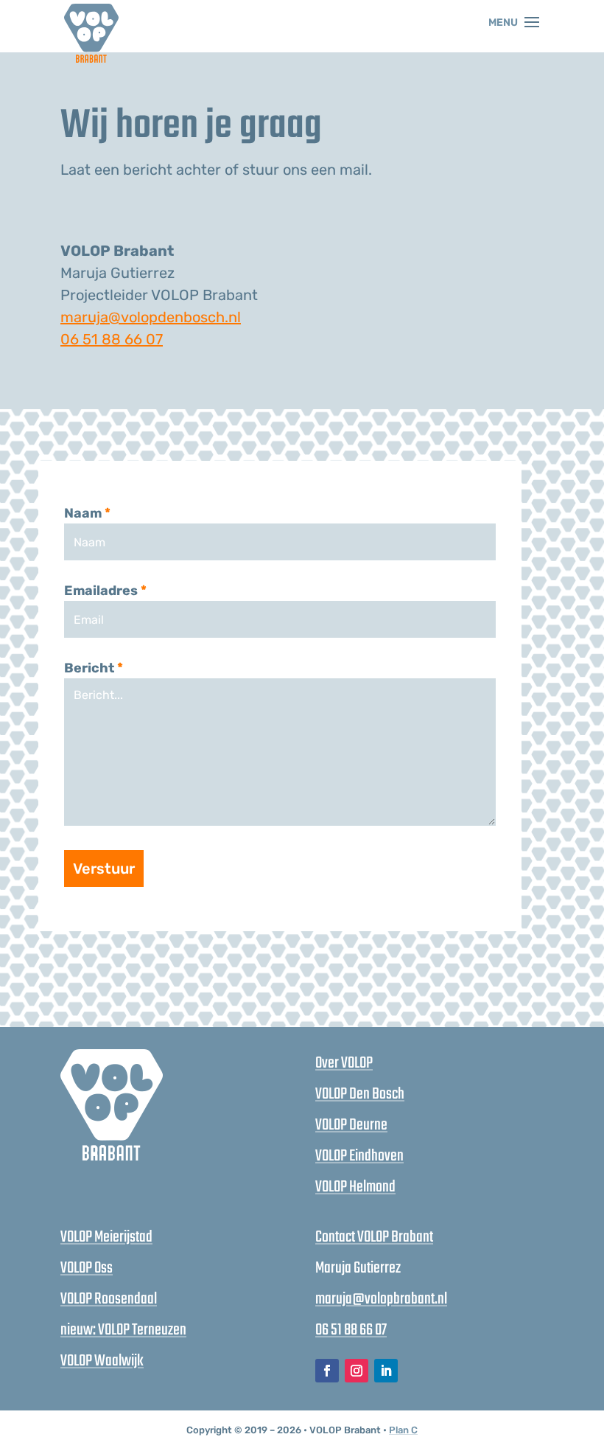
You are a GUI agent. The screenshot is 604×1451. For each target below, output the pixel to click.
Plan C (403, 1430)
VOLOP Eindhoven (359, 1156)
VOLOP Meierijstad (106, 1237)
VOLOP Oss (86, 1268)
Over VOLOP (344, 1063)
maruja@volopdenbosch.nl (150, 317)
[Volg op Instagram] (356, 1370)
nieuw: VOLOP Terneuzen (123, 1330)
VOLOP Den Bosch (359, 1094)
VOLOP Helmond (355, 1187)
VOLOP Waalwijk (102, 1361)
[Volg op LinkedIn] (386, 1370)
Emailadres (105, 590)
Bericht (93, 668)
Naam (87, 513)
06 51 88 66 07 (111, 339)
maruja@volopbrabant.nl (381, 1299)
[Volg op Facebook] (327, 1370)
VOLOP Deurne (351, 1125)
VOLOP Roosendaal (108, 1299)
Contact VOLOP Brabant (374, 1237)
